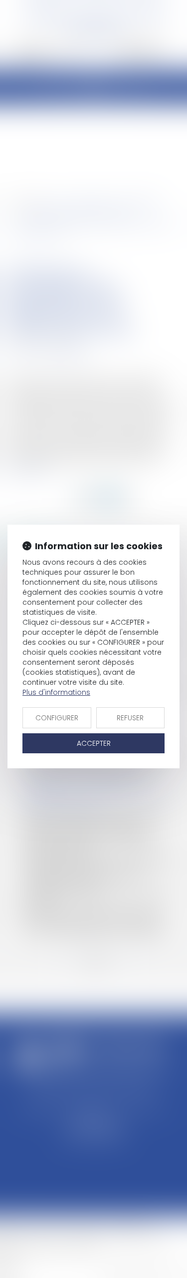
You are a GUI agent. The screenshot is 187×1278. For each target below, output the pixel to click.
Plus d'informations (56, 692)
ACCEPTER (94, 743)
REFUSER (130, 718)
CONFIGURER (56, 718)
